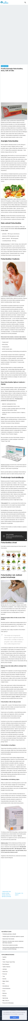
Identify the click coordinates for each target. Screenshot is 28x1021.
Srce (3, 983)
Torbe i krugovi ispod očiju (8, 962)
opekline (4, 957)
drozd (3, 990)
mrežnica (4, 993)
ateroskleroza (5, 986)
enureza (4, 995)
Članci (3, 959)
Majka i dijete (5, 66)
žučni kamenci (5, 964)
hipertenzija (5, 998)
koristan (4, 978)
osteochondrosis (6, 988)
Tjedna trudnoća (6, 966)
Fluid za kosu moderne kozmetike (10, 945)
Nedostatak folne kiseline (8, 938)
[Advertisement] (14, 19)
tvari (3, 976)
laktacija (4, 969)
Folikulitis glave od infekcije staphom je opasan (13, 936)
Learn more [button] (21, 1014)
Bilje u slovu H (5, 1000)
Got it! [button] (14, 1017)
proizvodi (4, 974)
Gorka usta (4, 971)
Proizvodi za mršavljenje (8, 1003)
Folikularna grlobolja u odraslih (9, 934)
